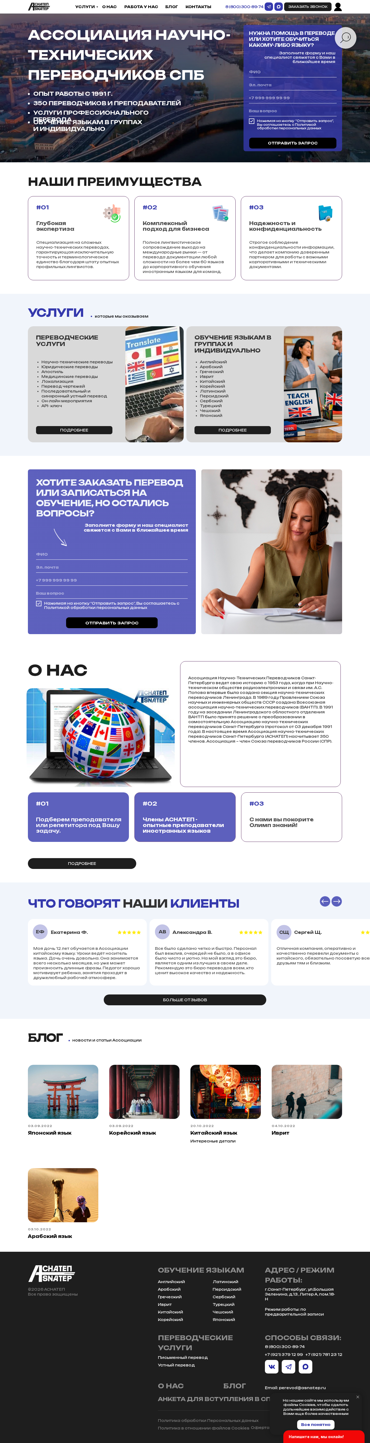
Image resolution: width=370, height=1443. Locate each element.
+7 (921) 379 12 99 (284, 1354)
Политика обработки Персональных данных (208, 1420)
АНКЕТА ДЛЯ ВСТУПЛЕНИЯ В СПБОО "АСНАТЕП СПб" (250, 1399)
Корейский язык (132, 1133)
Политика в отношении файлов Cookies (203, 1428)
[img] (39, 7)
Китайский (170, 1312)
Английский (171, 1282)
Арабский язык (50, 1236)
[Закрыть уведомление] (358, 1397)
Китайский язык (213, 1133)
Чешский (223, 1312)
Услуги (85, 7)
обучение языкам (201, 1270)
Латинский (225, 1282)
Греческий (170, 1297)
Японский (224, 1319)
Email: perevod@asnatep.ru (295, 1388)
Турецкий (224, 1304)
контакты (198, 7)
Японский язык (50, 1133)
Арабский (169, 1289)
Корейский (170, 1319)
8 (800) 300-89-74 (244, 7)
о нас (109, 7)
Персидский (227, 1289)
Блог (171, 7)
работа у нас (141, 7)
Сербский (224, 1297)
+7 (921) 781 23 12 (324, 1354)
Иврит (281, 1133)
